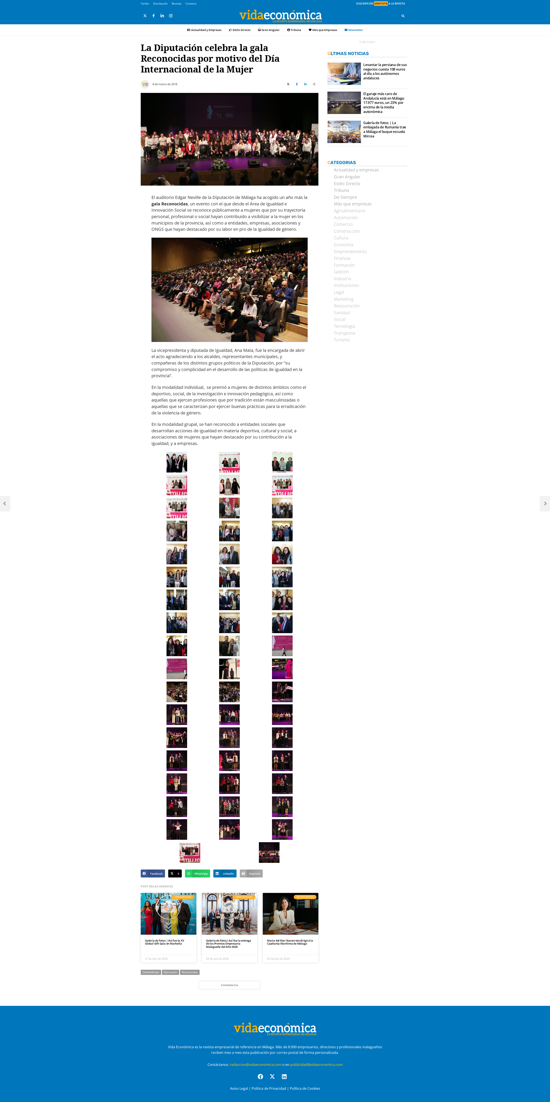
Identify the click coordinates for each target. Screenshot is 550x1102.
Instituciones (346, 285)
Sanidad (342, 313)
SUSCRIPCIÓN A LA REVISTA (380, 3)
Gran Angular (271, 30)
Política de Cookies (305, 1088)
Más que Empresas (324, 30)
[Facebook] (263, 1079)
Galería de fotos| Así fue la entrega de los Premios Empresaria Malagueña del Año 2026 (228, 943)
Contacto (191, 3)
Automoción (346, 217)
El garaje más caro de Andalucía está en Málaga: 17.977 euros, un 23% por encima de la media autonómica (384, 103)
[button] (153, 874)
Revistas (177, 3)
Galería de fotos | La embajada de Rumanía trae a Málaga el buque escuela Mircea (384, 130)
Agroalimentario (349, 211)
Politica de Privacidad (269, 1088)
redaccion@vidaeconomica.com (255, 1064)
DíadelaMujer (150, 972)
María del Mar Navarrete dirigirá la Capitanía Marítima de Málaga (290, 942)
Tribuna (296, 30)
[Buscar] (403, 15)
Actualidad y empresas (356, 170)
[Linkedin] (286, 1079)
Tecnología (344, 326)
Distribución (160, 3)
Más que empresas (353, 204)
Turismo (342, 340)
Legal (339, 292)
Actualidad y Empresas (206, 30)
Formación (344, 265)
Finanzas (342, 258)
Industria (342, 279)
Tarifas (145, 3)
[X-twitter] (275, 1079)
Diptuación (170, 972)
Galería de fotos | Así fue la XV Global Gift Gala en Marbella (164, 942)
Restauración (347, 306)
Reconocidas (190, 972)
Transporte (344, 333)
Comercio (343, 224)
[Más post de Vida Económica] (145, 83)
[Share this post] (314, 84)
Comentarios (229, 985)
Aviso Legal (239, 1088)
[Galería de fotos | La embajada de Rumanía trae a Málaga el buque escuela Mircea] (344, 132)
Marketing (343, 299)
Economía (343, 245)
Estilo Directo (242, 30)
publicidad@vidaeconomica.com (316, 1064)
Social (339, 319)
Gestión (341, 272)
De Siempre (345, 197)
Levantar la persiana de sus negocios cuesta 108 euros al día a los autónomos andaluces (385, 71)
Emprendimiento (350, 251)
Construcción (347, 231)
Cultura (341, 238)
